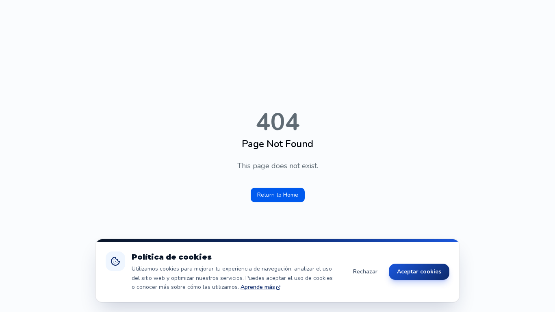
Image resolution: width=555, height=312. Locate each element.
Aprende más (258, 287)
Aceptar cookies (419, 271)
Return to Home (277, 195)
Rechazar (365, 271)
